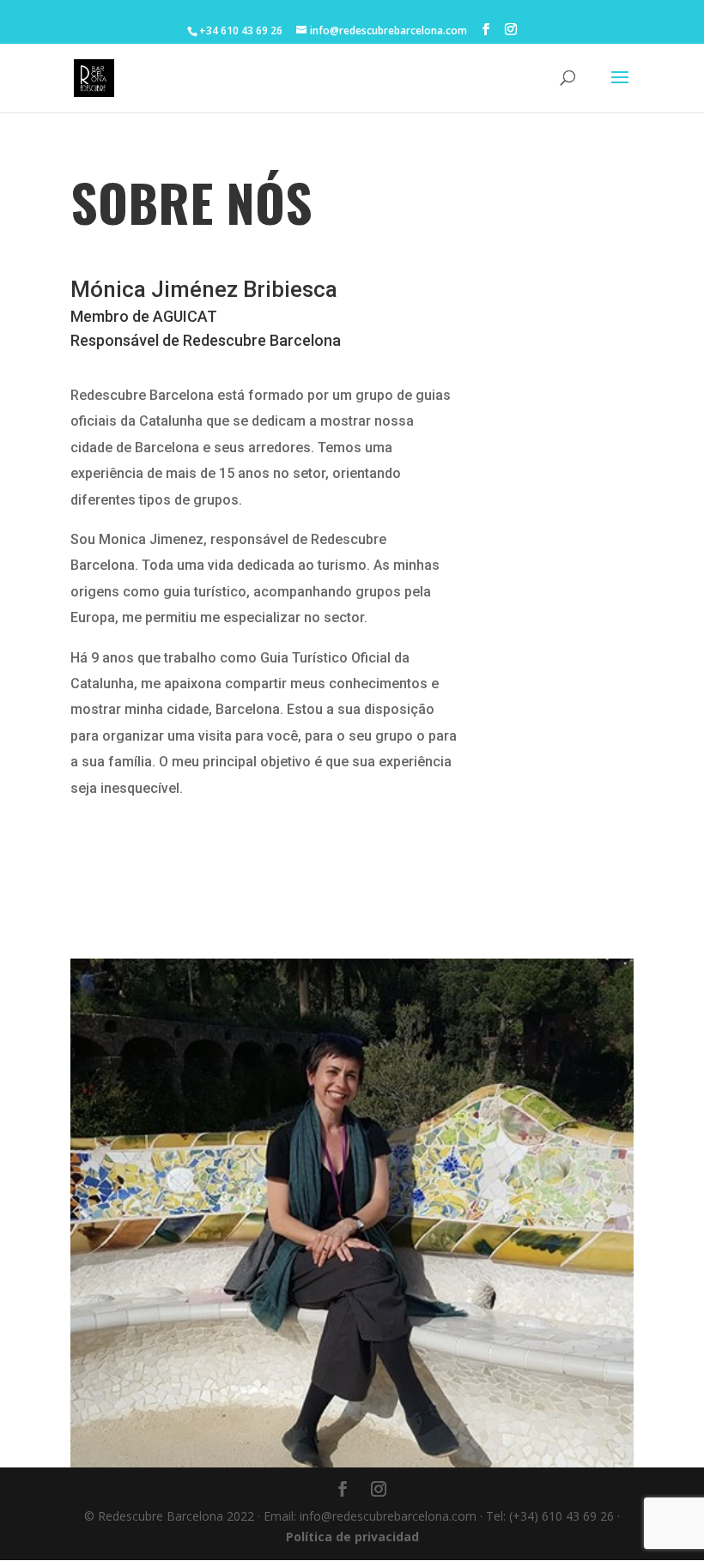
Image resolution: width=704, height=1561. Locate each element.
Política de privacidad (352, 1536)
